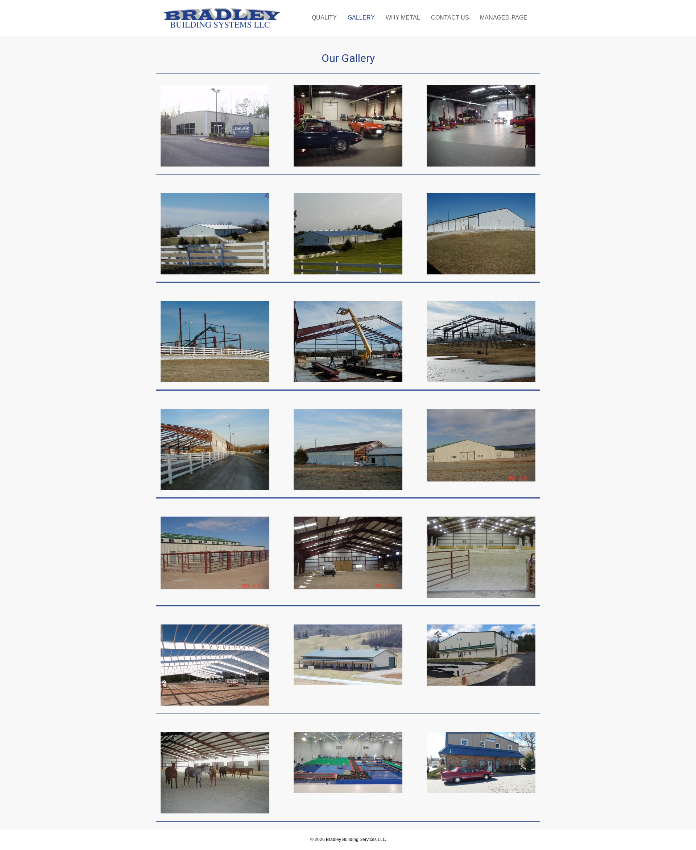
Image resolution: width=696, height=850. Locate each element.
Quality (324, 17)
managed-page (503, 17)
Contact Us (450, 17)
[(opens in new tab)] (215, 125)
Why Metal (403, 17)
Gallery (361, 17)
